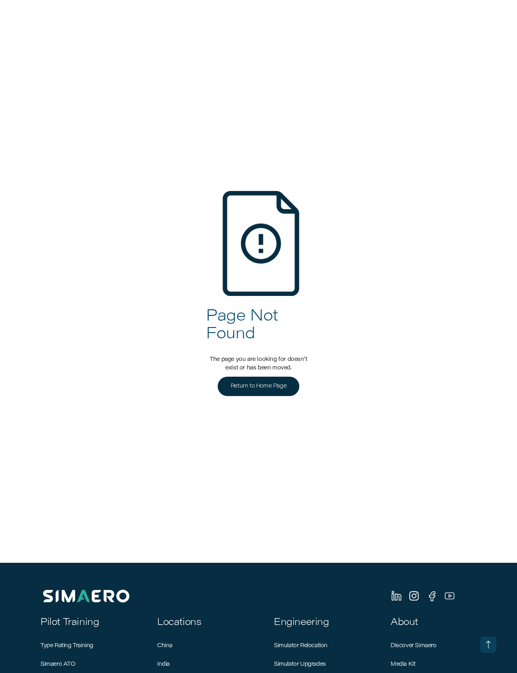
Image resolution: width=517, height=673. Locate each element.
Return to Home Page (258, 386)
